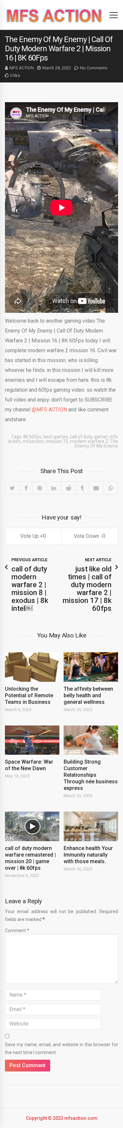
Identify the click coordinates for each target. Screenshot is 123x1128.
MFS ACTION (22, 67)
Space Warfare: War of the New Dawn (29, 765)
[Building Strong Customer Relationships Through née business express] (91, 740)
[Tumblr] (82, 488)
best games (55, 436)
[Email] (96, 488)
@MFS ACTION (49, 409)
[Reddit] (68, 488)
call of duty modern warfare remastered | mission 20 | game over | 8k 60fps (30, 858)
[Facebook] (26, 488)
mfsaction (33, 441)
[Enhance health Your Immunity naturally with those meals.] (91, 826)
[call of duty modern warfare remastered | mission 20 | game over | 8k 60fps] (32, 826)
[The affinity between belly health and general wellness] (91, 667)
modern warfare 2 (89, 441)
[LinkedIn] (54, 488)
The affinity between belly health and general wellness (88, 695)
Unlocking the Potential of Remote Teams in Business (29, 695)
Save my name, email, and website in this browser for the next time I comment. (61, 1048)
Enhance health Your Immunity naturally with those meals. (88, 854)
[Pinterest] (39, 488)
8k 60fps (32, 436)
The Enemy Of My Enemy (96, 444)
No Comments (93, 67)
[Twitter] (12, 488)
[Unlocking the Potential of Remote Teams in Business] (32, 667)
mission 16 (57, 441)
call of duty (81, 436)
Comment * (17, 930)
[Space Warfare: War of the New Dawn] (32, 740)
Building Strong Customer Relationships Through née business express (91, 775)
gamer (101, 436)
